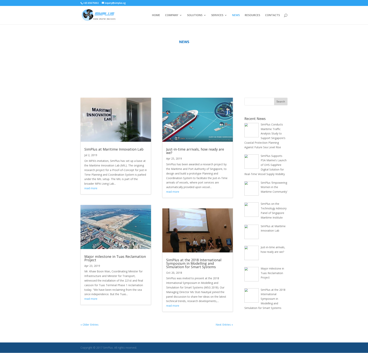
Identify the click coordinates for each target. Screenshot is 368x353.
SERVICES (217, 15)
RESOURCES (252, 15)
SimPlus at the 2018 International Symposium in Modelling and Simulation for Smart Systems (193, 263)
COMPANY (171, 15)
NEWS (236, 15)
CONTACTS (272, 15)
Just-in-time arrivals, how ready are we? (195, 151)
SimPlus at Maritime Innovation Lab (114, 149)
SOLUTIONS (194, 15)
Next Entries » (224, 324)
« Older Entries (89, 324)
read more (90, 188)
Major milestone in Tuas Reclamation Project (115, 258)
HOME (156, 15)
